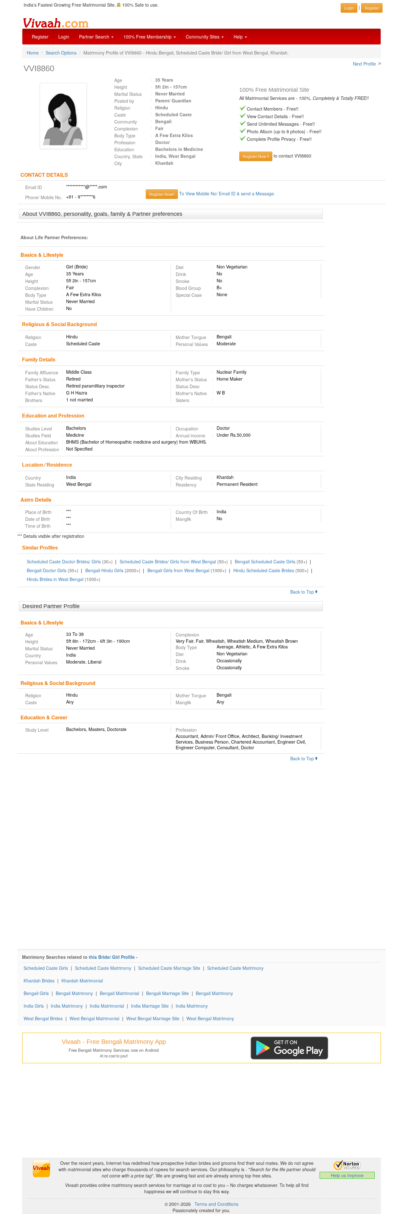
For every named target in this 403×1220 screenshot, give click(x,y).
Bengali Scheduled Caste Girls (265, 561)
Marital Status (128, 94)
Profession (124, 142)
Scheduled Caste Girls (46, 968)
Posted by (124, 101)
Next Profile (364, 63)
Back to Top (302, 592)
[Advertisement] (355, 305)
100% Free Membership (148, 36)
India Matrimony (67, 1006)
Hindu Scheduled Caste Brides (263, 570)
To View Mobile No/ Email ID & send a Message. (227, 193)
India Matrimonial (107, 1006)
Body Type (124, 135)
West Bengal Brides (43, 1018)
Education (124, 149)
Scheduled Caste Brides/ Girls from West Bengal (168, 561)
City (118, 163)
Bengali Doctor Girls (46, 570)
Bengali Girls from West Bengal (178, 570)
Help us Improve (347, 1175)
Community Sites (203, 36)
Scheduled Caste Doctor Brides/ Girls (64, 561)
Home (33, 52)
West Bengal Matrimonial (94, 1018)
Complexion (126, 128)
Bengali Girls (36, 993)
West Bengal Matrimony (210, 1018)
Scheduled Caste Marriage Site (169, 968)
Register (40, 36)
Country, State (128, 156)
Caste (120, 115)
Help (239, 36)
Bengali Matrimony (74, 993)
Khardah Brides (39, 980)
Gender (32, 267)
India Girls (34, 1006)
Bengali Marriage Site (167, 993)
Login (63, 36)
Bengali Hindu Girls (104, 570)
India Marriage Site (150, 1006)
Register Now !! (256, 156)
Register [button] (372, 7)
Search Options (61, 52)
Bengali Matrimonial (119, 993)
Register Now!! (161, 194)
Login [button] (349, 7)
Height (120, 87)
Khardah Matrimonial (82, 980)
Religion (122, 108)
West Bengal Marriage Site (152, 1018)
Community (125, 121)
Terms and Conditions (216, 1204)
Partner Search (95, 36)
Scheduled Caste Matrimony (103, 968)
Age (118, 80)
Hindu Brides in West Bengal (55, 579)
